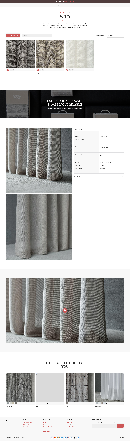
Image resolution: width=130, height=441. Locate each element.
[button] (9, 5)
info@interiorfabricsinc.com (74, 429)
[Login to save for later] (11, 70)
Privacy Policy (46, 431)
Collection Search (27, 424)
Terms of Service (47, 429)
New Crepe (98, 406)
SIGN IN (121, 5)
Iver (37, 406)
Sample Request (27, 426)
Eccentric (9, 406)
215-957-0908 (70, 426)
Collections (63, 12)
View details (65, 21)
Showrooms (46, 424)
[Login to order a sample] (13, 70)
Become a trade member (70, 1)
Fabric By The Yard (27, 422)
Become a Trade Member (49, 426)
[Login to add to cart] (8, 70)
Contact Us (69, 422)
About (44, 422)
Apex (67, 406)
